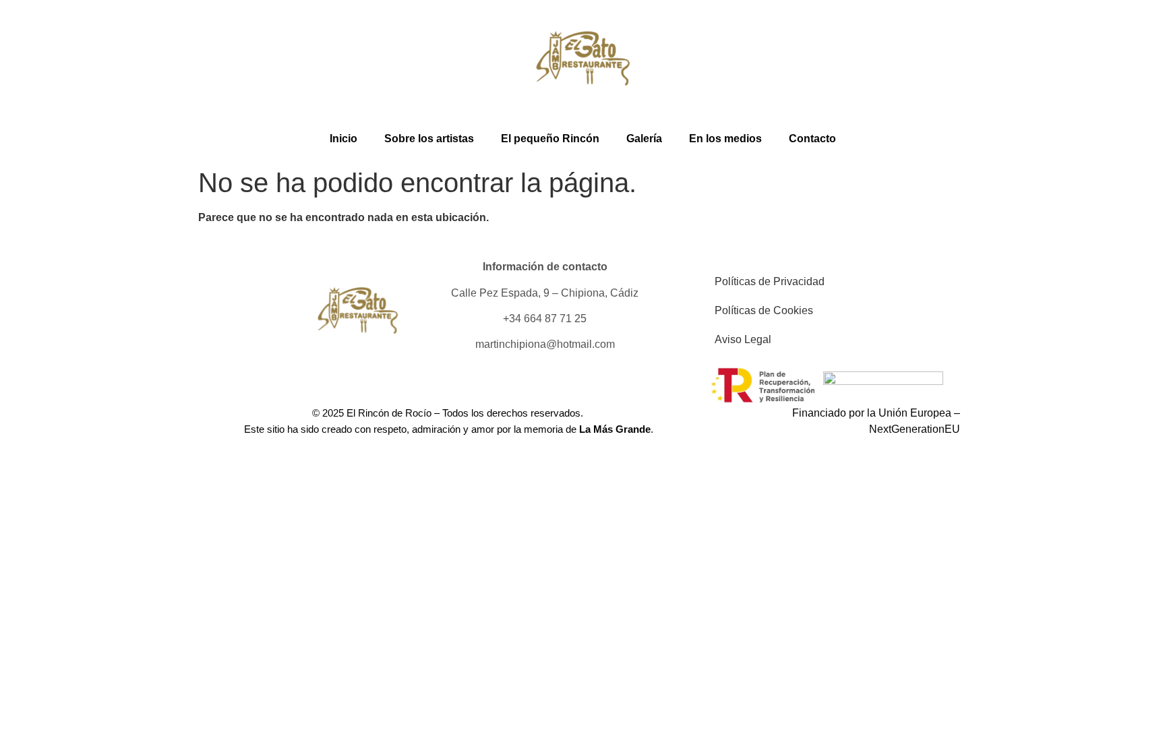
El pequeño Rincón (550, 138)
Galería (644, 138)
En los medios (725, 138)
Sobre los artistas (429, 138)
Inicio (343, 138)
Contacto (812, 138)
